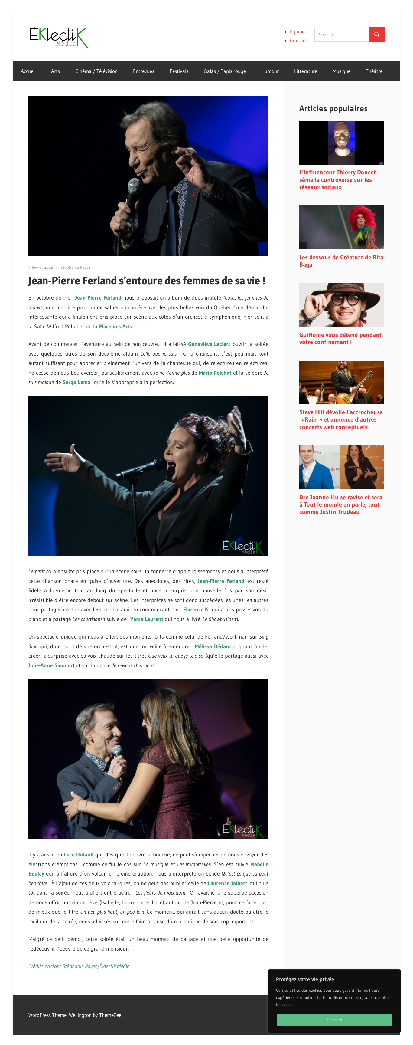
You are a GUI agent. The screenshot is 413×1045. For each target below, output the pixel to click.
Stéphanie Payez (75, 267)
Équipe (297, 31)
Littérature (305, 71)
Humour (270, 71)
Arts (55, 71)
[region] (334, 1001)
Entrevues (143, 71)
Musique (341, 71)
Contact (298, 40)
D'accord (334, 1020)
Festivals (179, 71)
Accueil (28, 71)
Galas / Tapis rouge (225, 71)
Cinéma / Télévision (96, 71)
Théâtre (374, 71)
